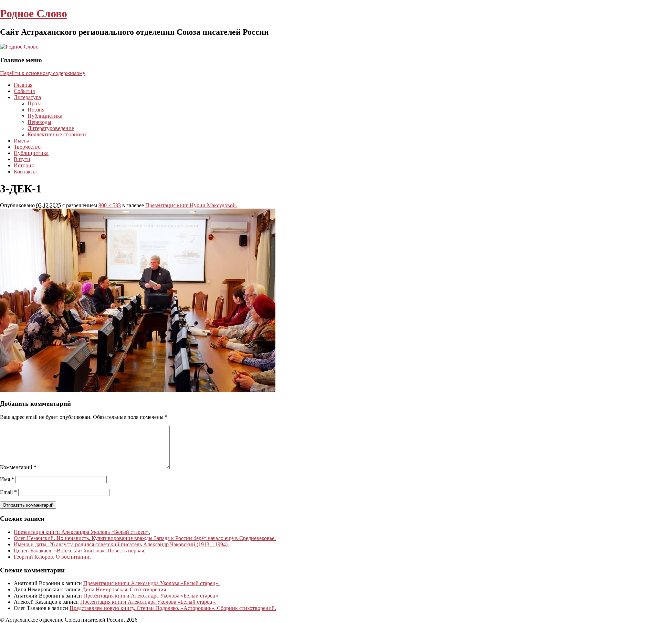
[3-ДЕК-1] (137, 390)
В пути (22, 159)
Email (8, 492)
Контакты (25, 172)
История (24, 165)
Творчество (27, 147)
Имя (7, 479)
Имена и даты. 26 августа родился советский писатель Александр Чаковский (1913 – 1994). (121, 544)
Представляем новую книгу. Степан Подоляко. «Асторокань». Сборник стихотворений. (173, 608)
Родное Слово (33, 13)
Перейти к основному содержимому (42, 73)
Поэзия (36, 110)
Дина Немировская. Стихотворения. (124, 589)
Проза (35, 103)
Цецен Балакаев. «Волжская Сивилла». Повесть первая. (79, 550)
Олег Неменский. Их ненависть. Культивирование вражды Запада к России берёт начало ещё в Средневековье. (145, 538)
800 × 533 (109, 205)
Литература (27, 97)
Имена (21, 141)
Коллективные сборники (57, 134)
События (24, 91)
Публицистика (45, 116)
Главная (23, 85)
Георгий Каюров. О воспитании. (52, 557)
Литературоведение (51, 128)
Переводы (39, 122)
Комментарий (18, 467)
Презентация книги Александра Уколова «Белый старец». (82, 532)
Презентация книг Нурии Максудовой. (191, 205)
